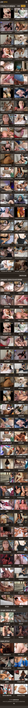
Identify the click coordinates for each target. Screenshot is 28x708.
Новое (18, 6)
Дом (3, 2)
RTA (14, 703)
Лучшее (23, 6)
